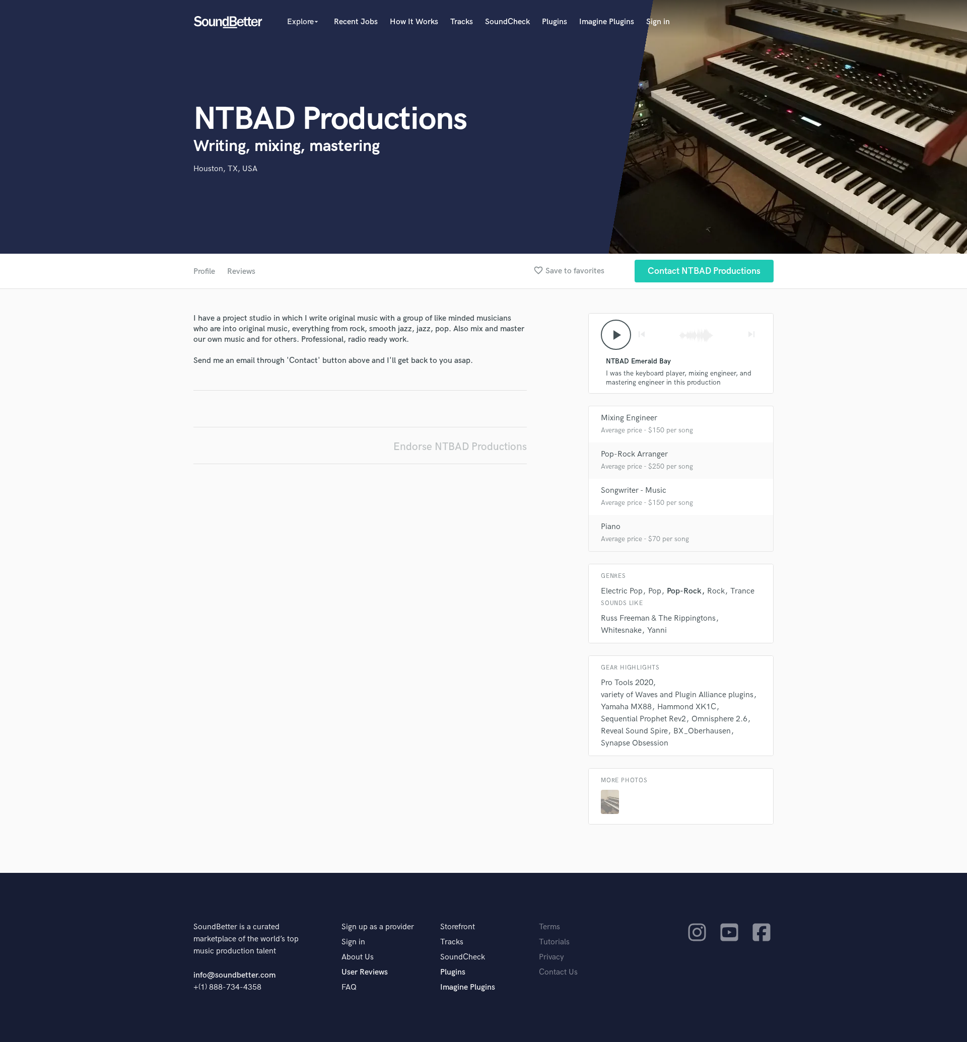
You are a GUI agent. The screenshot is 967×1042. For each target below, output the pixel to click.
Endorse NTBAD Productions (460, 446)
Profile (204, 271)
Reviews (241, 271)
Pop (654, 591)
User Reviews (364, 972)
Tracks (461, 22)
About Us (357, 957)
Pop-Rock (684, 591)
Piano (610, 527)
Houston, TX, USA (225, 169)
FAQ (349, 987)
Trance (742, 591)
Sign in (658, 22)
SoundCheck (507, 22)
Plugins (554, 22)
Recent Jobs (356, 22)
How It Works (414, 22)
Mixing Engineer (629, 418)
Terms (549, 927)
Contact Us (558, 972)
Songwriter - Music (633, 490)
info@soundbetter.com (234, 975)
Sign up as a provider (377, 927)
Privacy (551, 957)
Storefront (457, 927)
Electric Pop (622, 591)
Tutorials (554, 942)
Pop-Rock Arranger (634, 454)
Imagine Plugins (606, 22)
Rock (716, 591)
